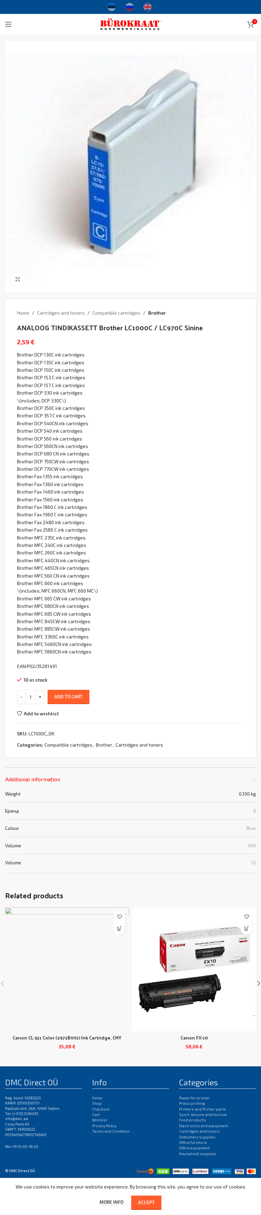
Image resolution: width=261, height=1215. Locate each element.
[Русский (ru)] (129, 6)
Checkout (100, 1109)
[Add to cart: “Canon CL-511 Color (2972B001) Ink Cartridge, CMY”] (119, 929)
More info (112, 1202)
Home (23, 313)
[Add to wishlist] (119, 917)
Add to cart (68, 696)
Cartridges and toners (61, 313)
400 (251, 845)
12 (253, 862)
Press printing (192, 1103)
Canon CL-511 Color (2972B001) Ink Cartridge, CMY (67, 1037)
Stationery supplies (197, 1137)
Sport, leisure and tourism (203, 1114)
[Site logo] (130, 23)
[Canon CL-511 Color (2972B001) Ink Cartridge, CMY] (67, 969)
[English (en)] (147, 6)
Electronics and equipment (203, 1126)
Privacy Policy (104, 1126)
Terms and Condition (111, 1131)
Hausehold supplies (197, 1153)
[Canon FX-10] (194, 969)
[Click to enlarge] (17, 279)
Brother (157, 313)
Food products (192, 1120)
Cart (96, 1114)
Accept (146, 1202)
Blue (251, 828)
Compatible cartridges (116, 313)
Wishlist (99, 1120)
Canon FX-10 (194, 1037)
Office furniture (193, 1142)
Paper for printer (194, 1098)
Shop (97, 1103)
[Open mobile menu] (8, 24)
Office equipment (194, 1148)
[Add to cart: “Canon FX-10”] (247, 929)
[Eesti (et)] (111, 6)
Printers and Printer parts (202, 1109)
